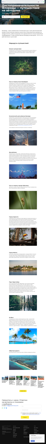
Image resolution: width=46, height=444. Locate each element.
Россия (14, 436)
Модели (35, 432)
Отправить (25, 417)
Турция (14, 429)
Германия (15, 435)
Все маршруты (26, 427)
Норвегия (25, 432)
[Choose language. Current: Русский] (39, 2)
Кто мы (35, 429)
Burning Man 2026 (16, 427)
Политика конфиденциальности (6, 431)
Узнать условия (25, 16)
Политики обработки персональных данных (32, 414)
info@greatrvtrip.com (12, 405)
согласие (39, 412)
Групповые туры (27, 436)
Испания (25, 433)
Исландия (15, 433)
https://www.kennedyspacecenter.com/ (25, 125)
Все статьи (36, 427)
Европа (14, 430)
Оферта (3, 433)
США (14, 432)
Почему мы (36, 430)
